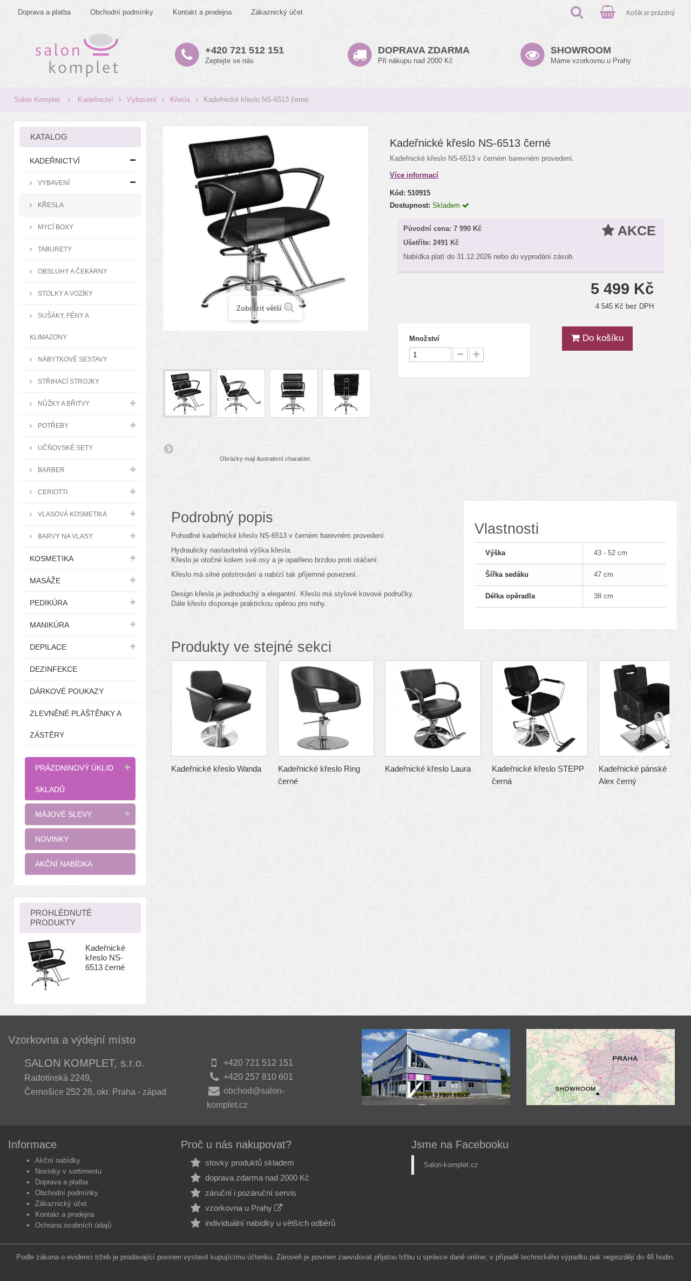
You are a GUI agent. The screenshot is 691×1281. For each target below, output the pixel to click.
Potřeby (52, 425)
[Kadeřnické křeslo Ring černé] (326, 708)
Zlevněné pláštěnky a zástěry (75, 724)
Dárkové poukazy (67, 691)
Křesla (180, 100)
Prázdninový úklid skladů (74, 779)
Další (168, 448)
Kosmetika (51, 558)
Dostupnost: (410, 205)
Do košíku (602, 338)
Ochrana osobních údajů (73, 1225)
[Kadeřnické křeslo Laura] (433, 708)
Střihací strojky (67, 381)
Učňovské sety (64, 447)
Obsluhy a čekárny (71, 271)
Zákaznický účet (277, 12)
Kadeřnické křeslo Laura (428, 768)
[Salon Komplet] (77, 55)
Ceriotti (51, 491)
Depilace (48, 647)
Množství (424, 339)
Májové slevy (63, 814)
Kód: (397, 193)
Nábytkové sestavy (71, 359)
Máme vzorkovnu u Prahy (591, 55)
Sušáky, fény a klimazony (59, 326)
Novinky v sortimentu (68, 1171)
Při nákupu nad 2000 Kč (424, 55)
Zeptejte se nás (244, 55)
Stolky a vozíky (64, 293)
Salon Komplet (37, 100)
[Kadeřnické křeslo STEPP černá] (540, 708)
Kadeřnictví (95, 100)
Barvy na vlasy (64, 536)
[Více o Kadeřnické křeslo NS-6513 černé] (48, 964)
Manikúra (49, 625)
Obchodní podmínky (121, 12)
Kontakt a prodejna (202, 12)
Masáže (45, 580)
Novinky (52, 839)
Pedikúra (48, 602)
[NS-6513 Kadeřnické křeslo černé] (187, 393)
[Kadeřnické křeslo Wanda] (219, 708)
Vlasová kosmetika (71, 513)
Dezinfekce (53, 669)
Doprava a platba (44, 12)
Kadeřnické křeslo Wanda (216, 768)
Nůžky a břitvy (63, 403)
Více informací (414, 175)
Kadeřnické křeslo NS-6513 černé (105, 957)
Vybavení (142, 100)
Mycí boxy (54, 226)
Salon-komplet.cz (451, 1165)
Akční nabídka (63, 864)
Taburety (54, 249)
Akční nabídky (57, 1160)
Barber (50, 469)
